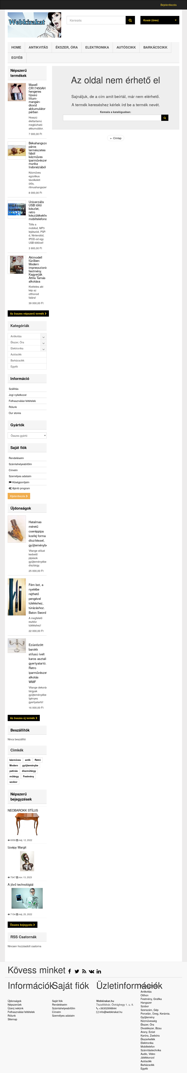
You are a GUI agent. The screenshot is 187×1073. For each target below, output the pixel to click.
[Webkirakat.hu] (34, 25)
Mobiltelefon (148, 1046)
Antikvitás (38, 47)
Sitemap (12, 1019)
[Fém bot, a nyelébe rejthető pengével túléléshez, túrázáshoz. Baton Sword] (17, 597)
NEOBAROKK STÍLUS (23, 810)
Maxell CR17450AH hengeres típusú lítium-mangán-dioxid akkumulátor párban (37, 98)
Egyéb (17, 57)
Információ (19, 378)
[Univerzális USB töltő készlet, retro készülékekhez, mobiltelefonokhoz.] (17, 209)
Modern (13, 765)
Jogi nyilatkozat (17, 395)
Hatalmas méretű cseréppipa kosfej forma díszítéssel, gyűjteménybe (38, 533)
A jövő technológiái (20, 884)
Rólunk (13, 407)
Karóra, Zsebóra (150, 1035)
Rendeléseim (16, 458)
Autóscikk (126, 47)
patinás (13, 771)
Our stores (15, 413)
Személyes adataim (20, 476)
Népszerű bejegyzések (21, 796)
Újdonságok (20, 508)
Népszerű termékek (18, 73)
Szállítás (13, 389)
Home (16, 47)
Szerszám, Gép (150, 1010)
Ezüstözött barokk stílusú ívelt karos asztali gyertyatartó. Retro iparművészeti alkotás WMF (38, 663)
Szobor (145, 1006)
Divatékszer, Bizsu (151, 1028)
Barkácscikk (155, 47)
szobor (13, 782)
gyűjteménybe (30, 765)
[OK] (164, 118)
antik (27, 760)
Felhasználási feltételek (22, 401)
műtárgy (14, 776)
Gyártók (17, 424)
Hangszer (146, 1002)
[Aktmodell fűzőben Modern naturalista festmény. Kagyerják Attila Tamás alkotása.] (17, 265)
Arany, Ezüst (148, 1032)
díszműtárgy (29, 771)
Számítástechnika (151, 1050)
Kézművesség (149, 1021)
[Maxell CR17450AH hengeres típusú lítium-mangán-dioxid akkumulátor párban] (17, 92)
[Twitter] (77, 972)
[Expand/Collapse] (44, 336)
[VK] (92, 972)
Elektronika (97, 47)
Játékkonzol (147, 1057)
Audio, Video (148, 1054)
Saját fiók (18, 447)
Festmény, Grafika (151, 999)
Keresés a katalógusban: (115, 112)
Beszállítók (20, 730)
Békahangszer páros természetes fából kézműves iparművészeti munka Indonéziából (38, 155)
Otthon (144, 995)
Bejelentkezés (169, 5)
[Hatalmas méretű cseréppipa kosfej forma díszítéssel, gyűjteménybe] (17, 529)
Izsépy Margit (17, 847)
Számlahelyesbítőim (20, 464)
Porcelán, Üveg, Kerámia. (155, 1013)
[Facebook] (70, 972)
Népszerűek (15, 1004)
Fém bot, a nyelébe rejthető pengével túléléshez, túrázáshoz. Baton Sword (37, 598)
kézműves (15, 760)
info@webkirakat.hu (111, 1012)
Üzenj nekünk (15, 1008)
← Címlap (115, 138)
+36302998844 (108, 1008)
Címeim (13, 470)
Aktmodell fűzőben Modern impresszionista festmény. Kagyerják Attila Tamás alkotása (39, 269)
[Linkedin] (99, 972)
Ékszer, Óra (67, 47)
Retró (38, 760)
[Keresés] (130, 20)
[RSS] (84, 972)
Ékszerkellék (148, 1039)
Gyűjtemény (147, 1017)
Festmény (28, 776)
